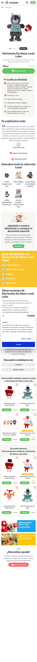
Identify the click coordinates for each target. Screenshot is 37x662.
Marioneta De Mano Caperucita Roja (10, 404)
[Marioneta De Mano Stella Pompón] (9, 495)
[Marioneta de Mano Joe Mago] (27, 392)
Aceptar (18, 344)
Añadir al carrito (20, 71)
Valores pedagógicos (25, 538)
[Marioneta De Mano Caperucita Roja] (9, 392)
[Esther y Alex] (9, 526)
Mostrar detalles (26, 339)
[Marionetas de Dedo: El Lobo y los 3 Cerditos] (9, 422)
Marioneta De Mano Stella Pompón (10, 507)
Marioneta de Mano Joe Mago (27, 404)
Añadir (7, 410)
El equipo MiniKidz (24, 526)
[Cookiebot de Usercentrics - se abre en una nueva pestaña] (27, 316)
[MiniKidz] (2, 7)
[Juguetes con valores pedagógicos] (9, 539)
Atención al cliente (20, 565)
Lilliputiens (8, 7)
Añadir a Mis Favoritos (20, 153)
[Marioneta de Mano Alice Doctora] (27, 422)
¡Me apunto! (18, 246)
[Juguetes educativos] (12, 2)
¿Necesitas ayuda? (20, 159)
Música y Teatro (18, 369)
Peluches (18, 364)
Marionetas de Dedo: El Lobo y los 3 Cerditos (9, 434)
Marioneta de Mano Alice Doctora (27, 434)
